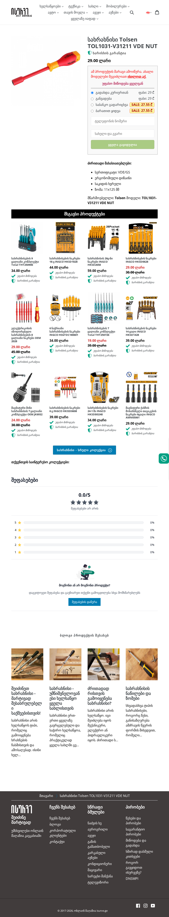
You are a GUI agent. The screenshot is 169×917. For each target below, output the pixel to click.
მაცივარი (95, 870)
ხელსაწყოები (50, 6)
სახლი (93, 6)
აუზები (114, 12)
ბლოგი (55, 824)
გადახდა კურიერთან (111, 92)
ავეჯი (97, 12)
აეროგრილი (98, 829)
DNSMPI (132, 878)
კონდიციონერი (100, 864)
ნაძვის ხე (95, 823)
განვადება (103, 98)
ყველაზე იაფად (83, 18)
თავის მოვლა (75, 12)
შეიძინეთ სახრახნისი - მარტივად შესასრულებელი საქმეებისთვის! (26, 701)
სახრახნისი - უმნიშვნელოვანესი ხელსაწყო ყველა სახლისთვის (64, 698)
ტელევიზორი (98, 882)
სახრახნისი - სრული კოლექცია (82, 450)
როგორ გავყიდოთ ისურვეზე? (134, 867)
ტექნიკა (74, 6)
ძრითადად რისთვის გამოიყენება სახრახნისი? (100, 696)
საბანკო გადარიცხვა (111, 105)
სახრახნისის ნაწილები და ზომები (138, 693)
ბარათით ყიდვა (107, 111)
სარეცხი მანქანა (100, 876)
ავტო (52, 12)
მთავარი (46, 795)
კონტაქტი (57, 841)
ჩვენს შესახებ (59, 818)
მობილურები (116, 6)
